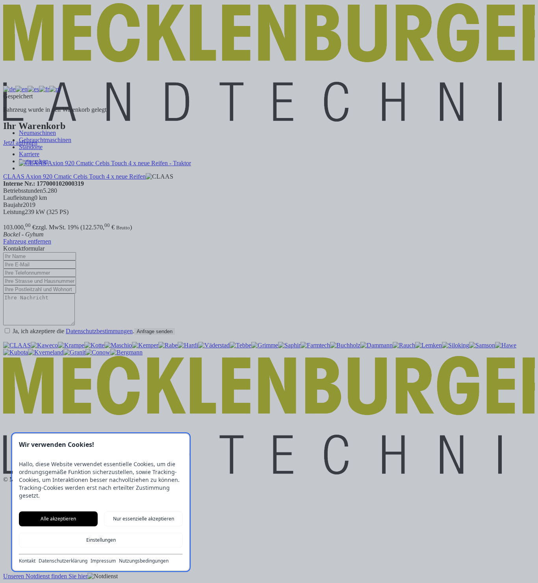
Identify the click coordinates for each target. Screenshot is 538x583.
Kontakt (27, 561)
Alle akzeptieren (58, 518)
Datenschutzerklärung (63, 561)
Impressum (103, 561)
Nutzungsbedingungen (144, 561)
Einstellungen (101, 540)
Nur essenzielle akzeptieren (143, 518)
